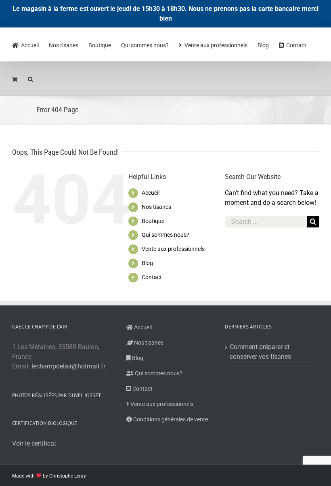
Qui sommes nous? (165, 234)
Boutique (153, 221)
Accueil (150, 192)
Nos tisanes (156, 207)
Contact (152, 277)
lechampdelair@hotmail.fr (68, 366)
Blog (147, 263)
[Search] (31, 78)
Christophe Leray (67, 476)
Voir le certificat (34, 443)
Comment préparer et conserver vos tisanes (260, 351)
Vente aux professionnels (173, 249)
